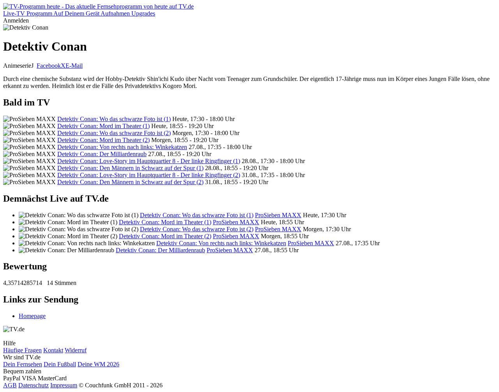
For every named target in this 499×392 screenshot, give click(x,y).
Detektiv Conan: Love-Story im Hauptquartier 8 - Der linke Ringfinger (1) (148, 161)
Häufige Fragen (22, 350)
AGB (10, 385)
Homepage (32, 316)
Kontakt (53, 350)
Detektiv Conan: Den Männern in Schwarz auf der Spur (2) (130, 182)
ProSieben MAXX (278, 215)
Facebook (49, 65)
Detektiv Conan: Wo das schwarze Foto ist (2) (114, 133)
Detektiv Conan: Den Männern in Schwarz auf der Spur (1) (130, 168)
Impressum (63, 385)
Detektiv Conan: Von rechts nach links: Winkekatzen (122, 147)
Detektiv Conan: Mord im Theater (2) (103, 140)
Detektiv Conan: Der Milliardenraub (102, 154)
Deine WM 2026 (98, 364)
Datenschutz (33, 385)
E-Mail (74, 65)
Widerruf (76, 350)
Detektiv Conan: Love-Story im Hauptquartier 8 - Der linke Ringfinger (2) (148, 175)
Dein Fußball (60, 364)
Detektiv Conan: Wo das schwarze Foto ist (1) (114, 119)
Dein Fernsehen (22, 364)
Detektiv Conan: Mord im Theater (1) (103, 126)
